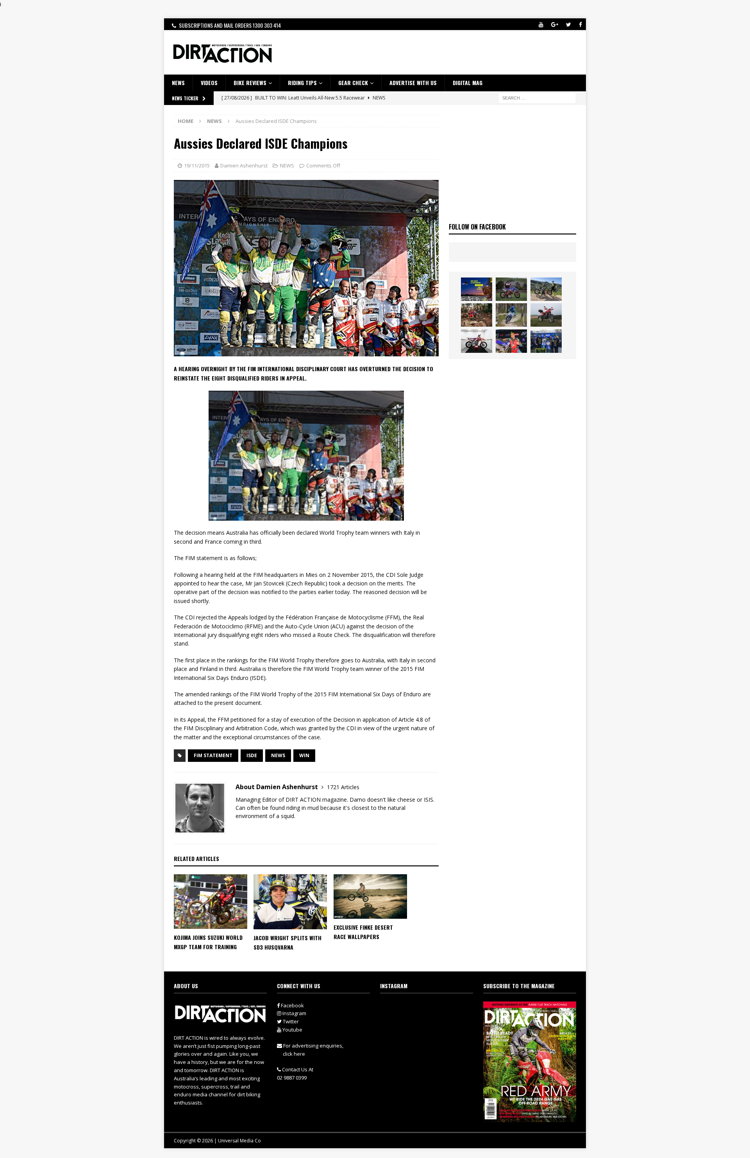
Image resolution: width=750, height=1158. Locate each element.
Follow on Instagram (431, 1022)
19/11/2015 (197, 165)
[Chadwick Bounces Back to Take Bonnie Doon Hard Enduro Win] (511, 289)
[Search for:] (537, 97)
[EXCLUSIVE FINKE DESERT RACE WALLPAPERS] (370, 896)
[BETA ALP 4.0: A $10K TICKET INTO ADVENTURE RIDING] (546, 315)
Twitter (290, 1021)
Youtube (291, 1029)
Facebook (292, 1005)
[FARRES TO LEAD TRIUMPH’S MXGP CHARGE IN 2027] (546, 289)
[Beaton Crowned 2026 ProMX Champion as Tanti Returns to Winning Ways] (546, 341)
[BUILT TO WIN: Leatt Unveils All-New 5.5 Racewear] (476, 289)
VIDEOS (209, 82)
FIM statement (213, 755)
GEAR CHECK (353, 82)
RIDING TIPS (302, 82)
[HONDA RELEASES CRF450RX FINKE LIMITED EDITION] (476, 341)
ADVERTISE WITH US (413, 82)
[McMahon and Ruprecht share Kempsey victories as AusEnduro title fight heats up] (511, 315)
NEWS (178, 82)
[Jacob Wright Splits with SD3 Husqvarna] (290, 901)
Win (304, 755)
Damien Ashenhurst (244, 165)
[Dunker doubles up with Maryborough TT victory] (511, 341)
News (278, 755)
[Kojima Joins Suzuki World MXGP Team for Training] (210, 901)
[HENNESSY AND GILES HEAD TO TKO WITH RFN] (476, 315)
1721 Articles (343, 787)
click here (294, 1053)
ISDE (251, 755)
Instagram (293, 1013)
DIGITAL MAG (467, 82)
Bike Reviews (250, 82)
